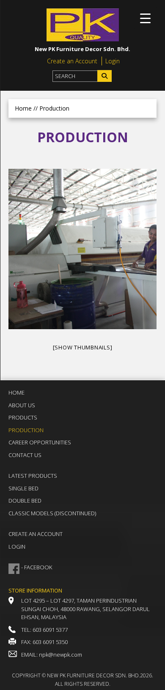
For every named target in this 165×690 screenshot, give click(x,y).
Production (26, 430)
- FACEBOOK (36, 567)
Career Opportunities (39, 442)
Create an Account (72, 61)
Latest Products (32, 475)
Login (112, 61)
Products (22, 417)
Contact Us (24, 455)
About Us (21, 405)
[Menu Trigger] (145, 18)
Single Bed (23, 488)
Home (23, 108)
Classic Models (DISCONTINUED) (52, 513)
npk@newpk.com (60, 654)
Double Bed (24, 500)
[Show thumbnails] (83, 347)
